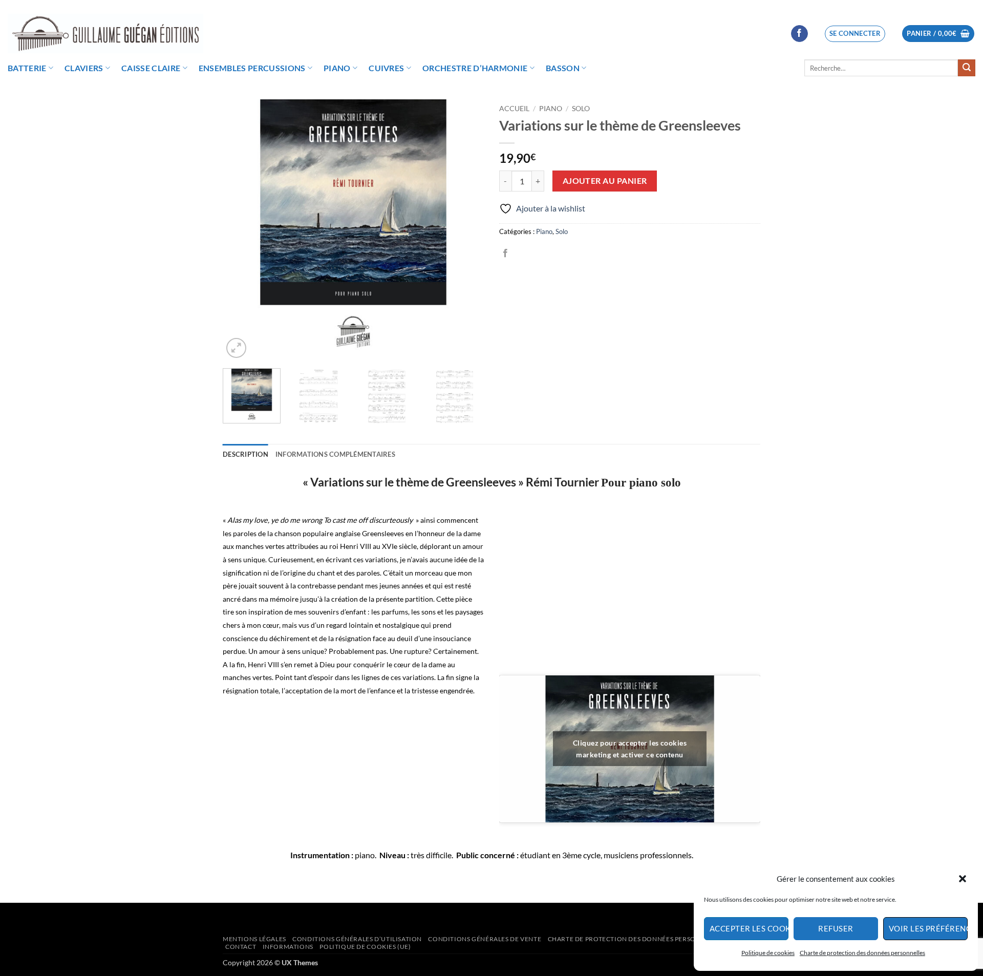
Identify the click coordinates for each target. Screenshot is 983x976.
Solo (581, 108)
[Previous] (240, 230)
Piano (337, 68)
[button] (962, 879)
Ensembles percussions (252, 68)
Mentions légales (254, 939)
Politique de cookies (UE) (365, 946)
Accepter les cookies (749, 928)
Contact (240, 946)
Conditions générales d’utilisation (357, 939)
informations (288, 946)
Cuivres (386, 68)
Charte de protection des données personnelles (862, 953)
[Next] (466, 230)
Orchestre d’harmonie (474, 68)
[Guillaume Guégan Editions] (105, 33)
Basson (563, 68)
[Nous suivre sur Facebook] (799, 34)
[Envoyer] (966, 68)
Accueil (514, 108)
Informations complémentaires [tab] (335, 454)
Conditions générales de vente (484, 939)
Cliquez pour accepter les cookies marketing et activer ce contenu (630, 748)
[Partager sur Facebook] (505, 253)
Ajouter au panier (605, 180)
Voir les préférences (928, 928)
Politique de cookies (768, 953)
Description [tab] (245, 454)
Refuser (835, 928)
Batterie (27, 68)
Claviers (84, 68)
